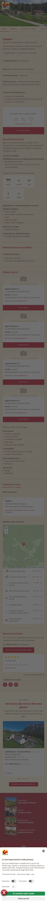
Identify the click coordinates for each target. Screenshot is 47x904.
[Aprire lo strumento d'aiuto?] (4, 892)
